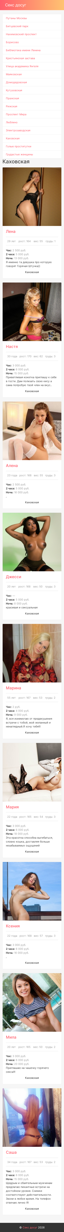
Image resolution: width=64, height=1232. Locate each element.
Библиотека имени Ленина (23, 50)
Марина (13, 688)
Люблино (12, 122)
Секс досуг (15, 5)
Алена (12, 465)
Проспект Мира (16, 114)
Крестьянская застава (20, 58)
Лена (11, 231)
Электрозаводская (18, 130)
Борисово (12, 42)
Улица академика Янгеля (22, 66)
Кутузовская (14, 90)
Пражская (12, 98)
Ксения (13, 926)
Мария (12, 807)
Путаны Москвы (16, 18)
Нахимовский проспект (21, 34)
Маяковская (14, 74)
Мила (11, 1037)
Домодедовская (16, 82)
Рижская (11, 106)
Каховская (13, 138)
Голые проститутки (18, 146)
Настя (12, 346)
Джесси (13, 576)
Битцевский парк (17, 26)
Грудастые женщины (19, 154)
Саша (11, 1152)
